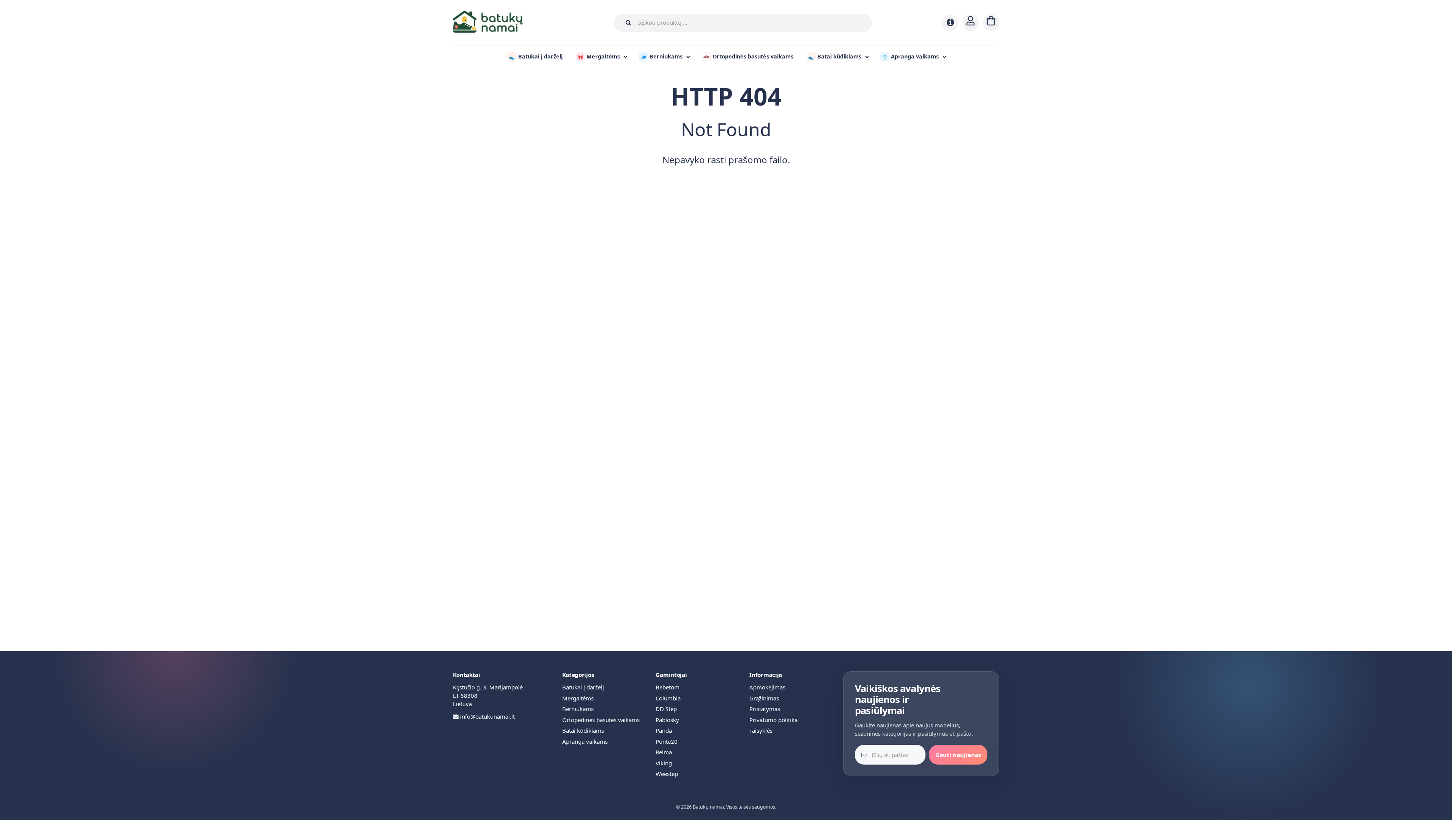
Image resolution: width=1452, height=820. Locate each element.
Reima (664, 752)
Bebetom (667, 687)
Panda (664, 730)
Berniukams (578, 709)
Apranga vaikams (585, 741)
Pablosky (667, 720)
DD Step (666, 709)
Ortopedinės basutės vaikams (601, 720)
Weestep (667, 773)
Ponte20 (667, 741)
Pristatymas (764, 709)
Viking (664, 763)
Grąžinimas (764, 698)
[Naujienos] (950, 22)
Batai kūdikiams (583, 730)
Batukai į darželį (583, 687)
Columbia (668, 698)
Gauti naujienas (958, 754)
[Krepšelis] (991, 22)
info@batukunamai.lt (487, 716)
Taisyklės (761, 730)
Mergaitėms (578, 698)
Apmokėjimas (767, 687)
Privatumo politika (773, 720)
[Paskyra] (970, 22)
